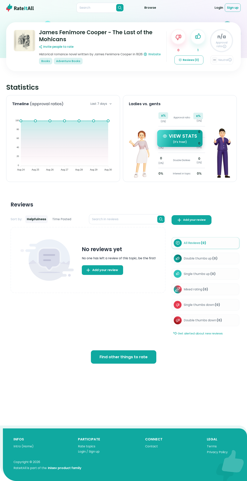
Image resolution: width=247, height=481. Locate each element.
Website (154, 54)
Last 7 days (98, 103)
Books (45, 61)
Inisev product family (64, 468)
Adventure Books (68, 61)
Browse (150, 7)
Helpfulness (36, 219)
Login (219, 7)
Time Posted (61, 219)
